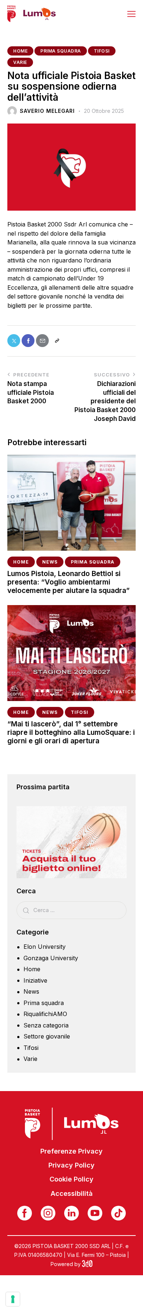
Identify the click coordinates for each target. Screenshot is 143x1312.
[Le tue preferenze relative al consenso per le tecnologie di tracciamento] (13, 1299)
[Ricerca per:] (71, 910)
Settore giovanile (46, 1036)
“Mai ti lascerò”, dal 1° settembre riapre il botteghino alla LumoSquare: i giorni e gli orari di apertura (71, 732)
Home (20, 51)
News (50, 562)
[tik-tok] (118, 1213)
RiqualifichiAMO (45, 1014)
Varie (20, 62)
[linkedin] (71, 1213)
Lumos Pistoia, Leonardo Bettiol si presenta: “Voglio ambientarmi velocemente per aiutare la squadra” (68, 582)
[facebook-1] (24, 1213)
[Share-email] (42, 340)
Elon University (44, 946)
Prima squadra (60, 51)
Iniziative (35, 980)
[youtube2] (95, 1213)
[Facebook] (28, 340)
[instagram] (48, 1213)
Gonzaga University (50, 958)
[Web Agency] (87, 1264)
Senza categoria (46, 1025)
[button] (131, 13)
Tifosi (102, 51)
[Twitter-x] (13, 340)
